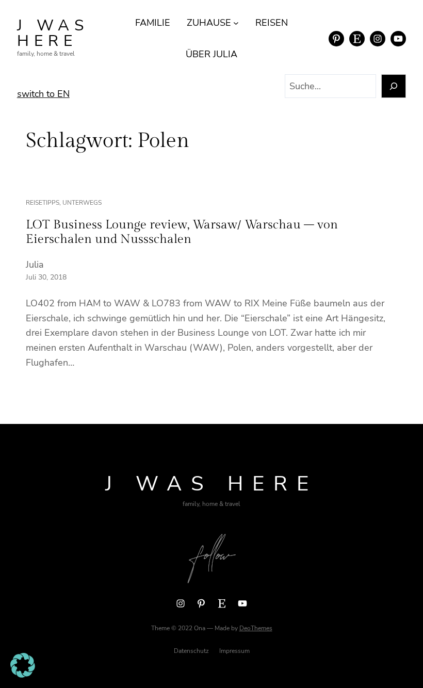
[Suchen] (393, 86)
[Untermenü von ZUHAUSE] (236, 23)
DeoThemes (255, 628)
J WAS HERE (53, 33)
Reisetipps (42, 203)
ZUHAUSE (209, 23)
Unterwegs (82, 203)
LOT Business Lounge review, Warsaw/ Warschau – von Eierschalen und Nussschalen (182, 232)
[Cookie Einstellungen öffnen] (22, 674)
